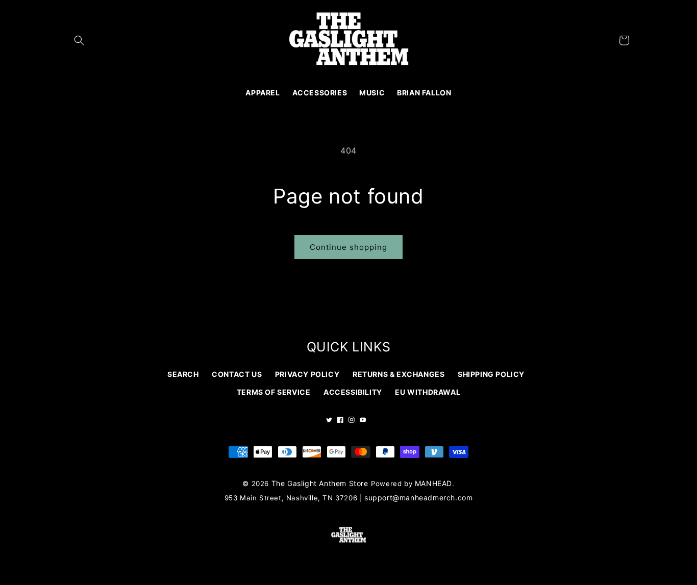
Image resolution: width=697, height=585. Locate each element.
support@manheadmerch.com (418, 497)
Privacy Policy (307, 374)
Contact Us (237, 374)
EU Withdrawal (427, 392)
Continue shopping (348, 247)
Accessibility (352, 392)
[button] (79, 40)
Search (183, 374)
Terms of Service (274, 392)
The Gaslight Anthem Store (319, 483)
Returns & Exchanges (398, 374)
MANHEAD (433, 483)
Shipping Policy (491, 374)
